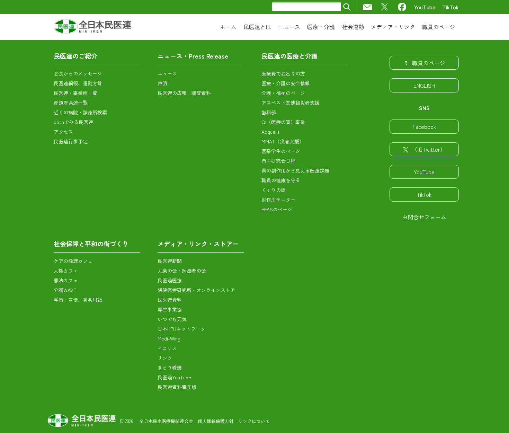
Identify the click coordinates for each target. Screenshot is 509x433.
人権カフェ (66, 270)
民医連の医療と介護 (289, 55)
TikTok (450, 7)
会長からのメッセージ (78, 73)
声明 (162, 83)
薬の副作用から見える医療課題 (295, 170)
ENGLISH (424, 85)
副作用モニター (278, 199)
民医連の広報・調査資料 (184, 92)
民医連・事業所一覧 (75, 92)
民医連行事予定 (71, 141)
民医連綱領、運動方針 (78, 83)
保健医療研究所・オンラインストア (196, 289)
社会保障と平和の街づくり (91, 243)
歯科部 (268, 112)
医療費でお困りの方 (283, 73)
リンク (165, 357)
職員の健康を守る (280, 180)
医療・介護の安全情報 (285, 83)
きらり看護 (170, 367)
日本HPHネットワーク (181, 328)
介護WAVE (65, 289)
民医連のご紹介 (75, 55)
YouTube (424, 7)
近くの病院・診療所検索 (80, 112)
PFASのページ (276, 209)
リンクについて (254, 421)
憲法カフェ (66, 280)
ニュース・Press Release (193, 55)
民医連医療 (170, 280)
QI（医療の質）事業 (283, 121)
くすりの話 (273, 189)
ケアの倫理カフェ (73, 260)
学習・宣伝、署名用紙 (78, 299)
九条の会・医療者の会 (182, 270)
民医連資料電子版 (177, 386)
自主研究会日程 (278, 160)
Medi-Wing (169, 338)
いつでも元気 (172, 319)
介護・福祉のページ (283, 92)
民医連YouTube (174, 377)
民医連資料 (170, 299)
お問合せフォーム (424, 217)
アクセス (63, 131)
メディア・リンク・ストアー (198, 243)
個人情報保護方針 (216, 421)
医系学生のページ (280, 151)
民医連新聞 (170, 260)
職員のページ (428, 63)
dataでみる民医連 (73, 121)
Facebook (424, 126)
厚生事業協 (170, 309)
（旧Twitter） (429, 149)
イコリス (167, 348)
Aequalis (270, 131)
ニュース (167, 73)
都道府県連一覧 (71, 102)
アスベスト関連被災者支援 (290, 102)
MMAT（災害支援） (282, 141)
